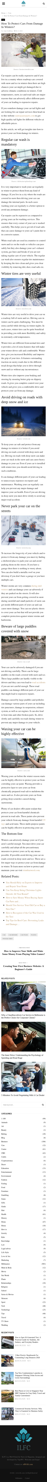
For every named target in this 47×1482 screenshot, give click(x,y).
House (3, 1225)
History (4, 1218)
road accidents (38, 682)
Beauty (3, 1130)
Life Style (5, 1252)
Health (3, 1214)
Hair (3, 1210)
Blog (3, 1137)
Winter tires (8, 939)
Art (2, 1126)
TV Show (4, 1321)
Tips (3, 1313)
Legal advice (6, 1248)
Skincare (4, 1298)
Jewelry (4, 1233)
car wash (24, 935)
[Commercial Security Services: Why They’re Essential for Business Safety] (7, 1414)
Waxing (33, 935)
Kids (3, 1237)
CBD (3, 1153)
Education (5, 1168)
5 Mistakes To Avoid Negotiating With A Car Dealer (22, 1095)
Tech (3, 1306)
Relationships (6, 1283)
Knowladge (5, 1241)
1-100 (3, 1118)
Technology (5, 1309)
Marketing (5, 1260)
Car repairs (13, 935)
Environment (6, 1176)
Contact (27, 1478)
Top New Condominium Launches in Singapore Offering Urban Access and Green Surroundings (29, 1375)
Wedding (4, 1325)
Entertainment (6, 1172)
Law (3, 1244)
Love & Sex (5, 1256)
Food (3, 1187)
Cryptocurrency (7, 1160)
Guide (3, 1206)
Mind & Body (6, 1267)
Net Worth (5, 1275)
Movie (3, 1271)
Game (3, 1199)
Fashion (4, 1179)
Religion (4, 1287)
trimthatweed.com (31, 870)
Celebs (3, 1157)
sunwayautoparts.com (25, 115)
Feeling (4, 1183)
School (3, 1290)
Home (3, 1222)
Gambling (5, 1195)
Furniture (4, 1191)
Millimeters (5, 1264)
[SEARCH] (43, 1104)
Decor (3, 1164)
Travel (3, 1317)
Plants (3, 1279)
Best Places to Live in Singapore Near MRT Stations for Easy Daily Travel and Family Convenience (30, 1393)
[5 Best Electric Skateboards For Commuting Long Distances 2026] (7, 1360)
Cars (3, 20)
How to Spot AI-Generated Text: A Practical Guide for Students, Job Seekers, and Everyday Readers (28, 1339)
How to (4, 1229)
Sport (3, 1302)
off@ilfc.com (28, 1464)
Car (4, 935)
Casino (3, 1149)
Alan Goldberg (8, 31)
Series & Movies (7, 1294)
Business (4, 1141)
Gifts (3, 1202)
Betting (4, 1134)
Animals (4, 1122)
